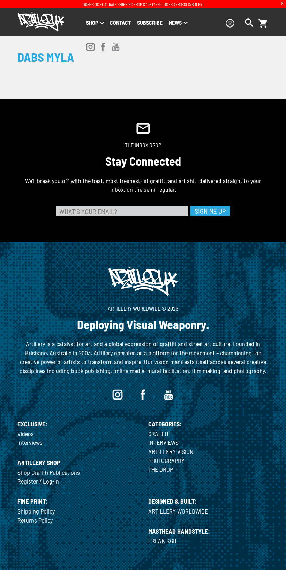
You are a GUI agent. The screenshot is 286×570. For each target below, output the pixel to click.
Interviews (30, 442)
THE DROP (160, 469)
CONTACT (120, 22)
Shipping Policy (36, 511)
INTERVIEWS (163, 442)
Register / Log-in (38, 481)
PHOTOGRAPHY (166, 460)
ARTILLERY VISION (171, 451)
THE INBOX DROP (143, 145)
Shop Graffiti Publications (48, 472)
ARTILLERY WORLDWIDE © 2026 (143, 308)
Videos (25, 434)
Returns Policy (35, 520)
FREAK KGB (162, 541)
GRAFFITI (159, 434)
